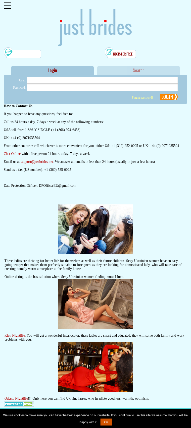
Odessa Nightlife (16, 398)
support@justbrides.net (37, 162)
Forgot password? (142, 97)
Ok (106, 422)
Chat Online (12, 154)
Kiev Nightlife (14, 335)
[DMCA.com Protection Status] (19, 406)
